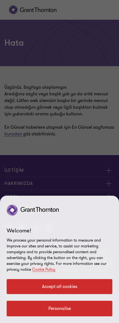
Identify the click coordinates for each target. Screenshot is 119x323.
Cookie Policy (43, 269)
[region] (59, 259)
